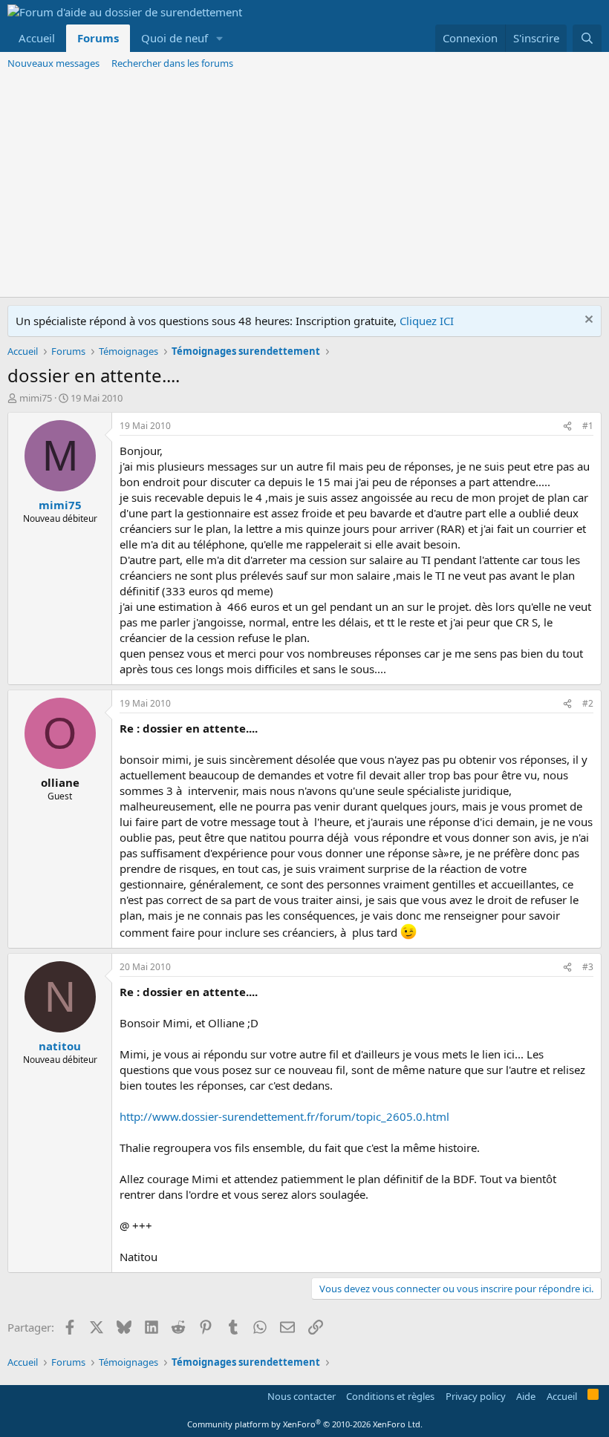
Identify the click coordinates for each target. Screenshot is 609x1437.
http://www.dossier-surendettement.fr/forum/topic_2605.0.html (284, 1116)
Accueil (37, 37)
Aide (525, 1396)
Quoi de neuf (174, 37)
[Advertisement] (304, 185)
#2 (587, 703)
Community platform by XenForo (305, 1424)
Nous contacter (301, 1396)
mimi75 (35, 398)
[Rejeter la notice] (587, 321)
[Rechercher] (587, 38)
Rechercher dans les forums (172, 63)
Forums (98, 37)
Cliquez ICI (427, 320)
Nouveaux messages (53, 63)
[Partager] (567, 426)
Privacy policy (476, 1396)
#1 (587, 425)
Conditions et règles (390, 1396)
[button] (219, 38)
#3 (587, 966)
